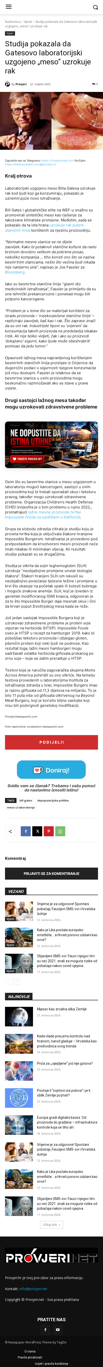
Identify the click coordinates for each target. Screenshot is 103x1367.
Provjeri (21, 84)
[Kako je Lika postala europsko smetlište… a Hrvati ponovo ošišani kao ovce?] (19, 937)
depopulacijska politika (53, 800)
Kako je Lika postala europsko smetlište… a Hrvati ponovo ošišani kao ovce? (67, 935)
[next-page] (16, 981)
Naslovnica (12, 22)
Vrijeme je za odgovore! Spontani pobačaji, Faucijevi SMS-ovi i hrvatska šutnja (66, 909)
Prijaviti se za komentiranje (52, 873)
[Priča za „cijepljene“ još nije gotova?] (19, 1071)
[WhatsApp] (60, 831)
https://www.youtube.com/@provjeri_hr (30, 164)
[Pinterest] (49, 831)
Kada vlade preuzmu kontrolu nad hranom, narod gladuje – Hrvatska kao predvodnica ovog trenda (67, 1041)
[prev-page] (8, 981)
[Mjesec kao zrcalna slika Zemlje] (19, 1016)
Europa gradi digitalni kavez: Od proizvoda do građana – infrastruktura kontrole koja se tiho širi (67, 1122)
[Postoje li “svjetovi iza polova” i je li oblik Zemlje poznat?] (19, 1098)
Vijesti (28, 22)
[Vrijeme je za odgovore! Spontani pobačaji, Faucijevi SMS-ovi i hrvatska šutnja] (19, 911)
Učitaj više (50, 1224)
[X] (37, 831)
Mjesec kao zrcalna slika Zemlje (62, 1009)
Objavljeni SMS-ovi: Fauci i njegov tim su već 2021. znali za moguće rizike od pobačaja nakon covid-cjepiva (67, 961)
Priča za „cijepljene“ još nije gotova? (65, 1063)
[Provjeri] (8, 84)
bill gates (26, 800)
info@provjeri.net (33, 1288)
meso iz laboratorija (21, 807)
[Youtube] (57, 1330)
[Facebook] (26, 831)
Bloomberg (14, 272)
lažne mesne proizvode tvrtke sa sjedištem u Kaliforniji (43, 514)
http (44, 160)
